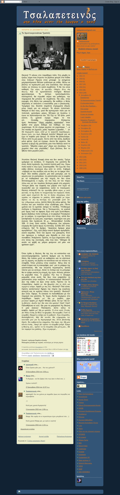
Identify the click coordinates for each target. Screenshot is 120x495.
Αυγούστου (85, 134)
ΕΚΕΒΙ (81, 408)
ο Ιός (80, 426)
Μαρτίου (84, 148)
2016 (81, 87)
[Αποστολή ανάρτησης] (52, 355)
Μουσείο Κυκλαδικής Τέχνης (88, 423)
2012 (81, 160)
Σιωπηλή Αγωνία (86, 111)
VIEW (81, 466)
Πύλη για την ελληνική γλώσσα (89, 431)
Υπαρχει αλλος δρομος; (89, 285)
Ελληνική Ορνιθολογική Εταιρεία (90, 411)
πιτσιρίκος (85, 261)
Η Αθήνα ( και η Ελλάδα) (88, 281)
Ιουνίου (83, 139)
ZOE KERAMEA (84, 472)
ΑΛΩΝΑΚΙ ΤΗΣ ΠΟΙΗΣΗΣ (90, 254)
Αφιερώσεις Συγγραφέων (90, 319)
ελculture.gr (82, 414)
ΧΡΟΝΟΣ (82, 434)
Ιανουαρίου (85, 153)
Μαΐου (83, 142)
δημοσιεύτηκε (39, 347)
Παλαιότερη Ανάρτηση (64, 436)
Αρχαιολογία (83, 397)
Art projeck (82, 437)
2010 (81, 165)
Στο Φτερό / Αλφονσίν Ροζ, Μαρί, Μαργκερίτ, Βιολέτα (89, 305)
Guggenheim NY (84, 457)
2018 (81, 81)
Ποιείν (81, 429)
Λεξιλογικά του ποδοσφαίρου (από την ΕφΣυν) (90, 273)
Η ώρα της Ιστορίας (87, 114)
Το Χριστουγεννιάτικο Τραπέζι (36, 33)
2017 (81, 84)
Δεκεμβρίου (85, 95)
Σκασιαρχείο (85, 97)
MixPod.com (93, 69)
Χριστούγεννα (45, 355)
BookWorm (85, 326)
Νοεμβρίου (84, 125)
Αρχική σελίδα (44, 436)
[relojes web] (83, 195)
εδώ (67, 349)
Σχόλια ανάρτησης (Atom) (36, 441)
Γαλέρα (81, 402)
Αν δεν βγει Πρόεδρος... (89, 106)
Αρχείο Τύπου (83, 400)
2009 (81, 168)
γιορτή (30, 355)
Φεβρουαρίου (85, 151)
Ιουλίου (83, 137)
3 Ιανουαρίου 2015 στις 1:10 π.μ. (37, 425)
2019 (81, 79)
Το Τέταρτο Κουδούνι (89, 303)
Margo (28, 376)
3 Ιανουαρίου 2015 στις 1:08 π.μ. (37, 409)
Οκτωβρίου (85, 128)
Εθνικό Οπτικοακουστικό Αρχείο (89, 405)
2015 (81, 90)
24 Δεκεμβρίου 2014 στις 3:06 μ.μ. (37, 372)
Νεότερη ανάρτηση (24, 436)
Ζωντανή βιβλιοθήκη (85, 420)
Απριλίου (84, 145)
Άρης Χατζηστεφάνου (86, 394)
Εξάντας (81, 417)
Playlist (83, 69)
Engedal (81, 452)
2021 (81, 76)
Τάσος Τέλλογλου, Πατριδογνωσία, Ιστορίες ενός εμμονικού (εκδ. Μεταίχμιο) (90, 297)
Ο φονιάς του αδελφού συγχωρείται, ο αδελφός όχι (89, 264)
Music (79, 69)
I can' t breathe (86, 117)
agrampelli (30, 365)
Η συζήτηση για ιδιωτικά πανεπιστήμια (88, 287)
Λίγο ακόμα (84, 109)
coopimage (82, 449)
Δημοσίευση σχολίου (28, 429)
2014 (81, 93)
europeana (82, 454)
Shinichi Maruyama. (85, 463)
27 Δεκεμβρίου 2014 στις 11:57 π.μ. (38, 387)
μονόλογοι (36, 355)
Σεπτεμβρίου (85, 131)
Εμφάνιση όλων (98, 331)
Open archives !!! (84, 460)
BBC (80, 443)
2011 (81, 162)
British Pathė (83, 446)
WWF (80, 469)
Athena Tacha (83, 440)
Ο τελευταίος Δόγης (87, 103)
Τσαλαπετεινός (31, 391)
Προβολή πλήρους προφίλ (88, 49)
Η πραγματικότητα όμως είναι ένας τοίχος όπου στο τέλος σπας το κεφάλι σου (90, 313)
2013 (81, 157)
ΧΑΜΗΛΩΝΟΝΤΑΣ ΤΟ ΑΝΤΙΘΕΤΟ (88, 257)
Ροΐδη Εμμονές (86, 310)
